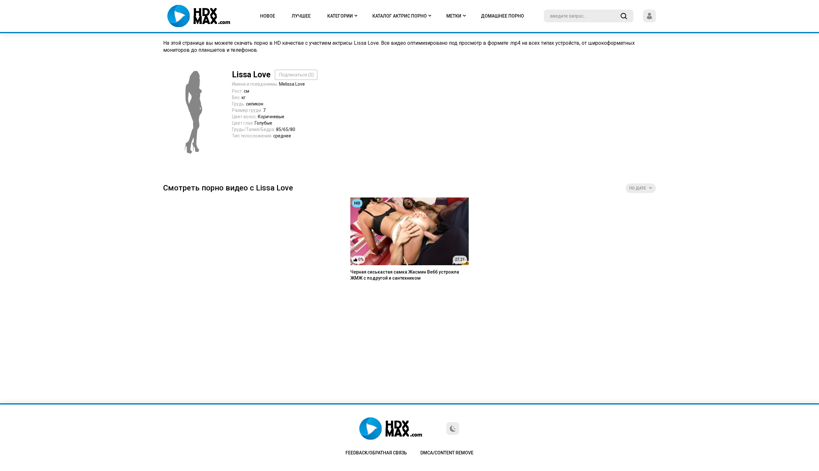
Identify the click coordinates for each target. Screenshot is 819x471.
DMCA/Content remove (446, 452)
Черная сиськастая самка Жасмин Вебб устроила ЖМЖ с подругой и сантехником (404, 275)
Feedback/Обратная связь (376, 452)
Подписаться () (296, 74)
